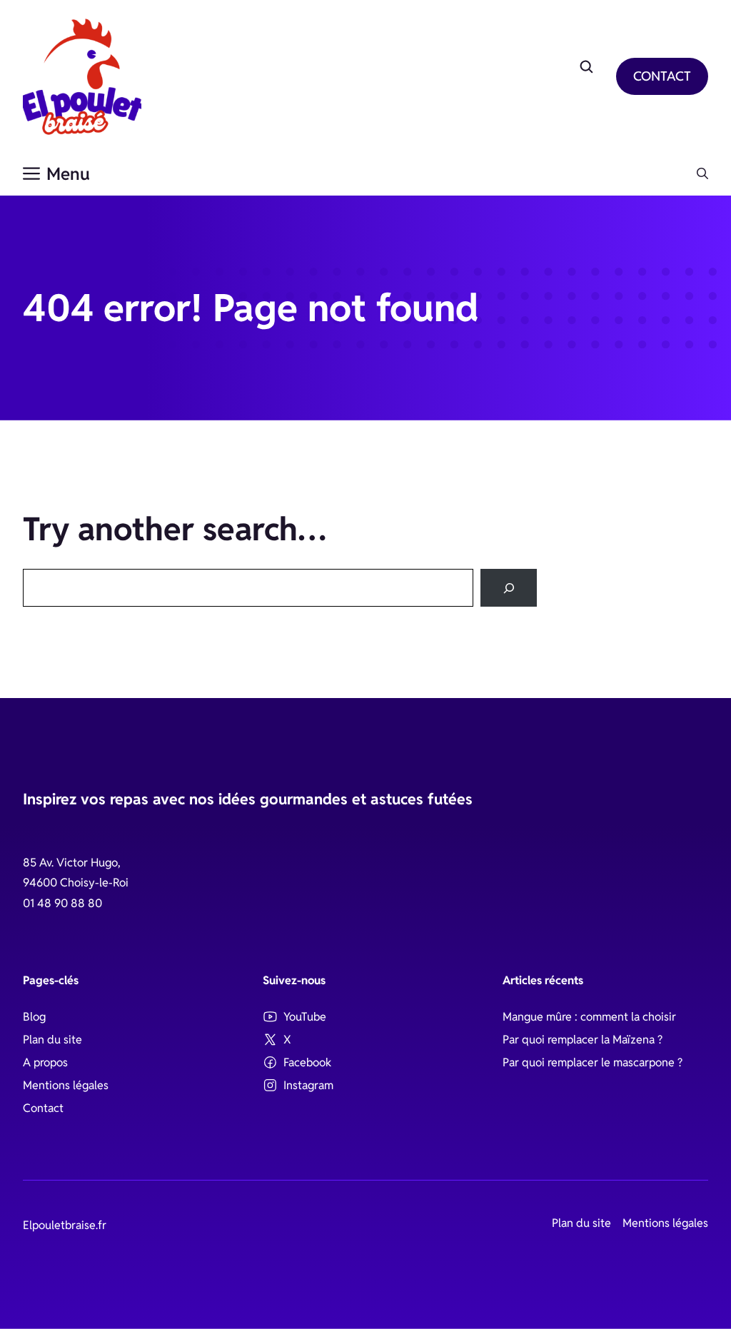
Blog (34, 1016)
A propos (45, 1062)
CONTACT (662, 76)
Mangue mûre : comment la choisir (589, 1016)
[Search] (508, 588)
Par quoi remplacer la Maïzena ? (582, 1039)
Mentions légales (66, 1085)
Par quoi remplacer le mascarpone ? (592, 1062)
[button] (702, 174)
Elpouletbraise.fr (64, 1225)
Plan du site (52, 1039)
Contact (43, 1108)
